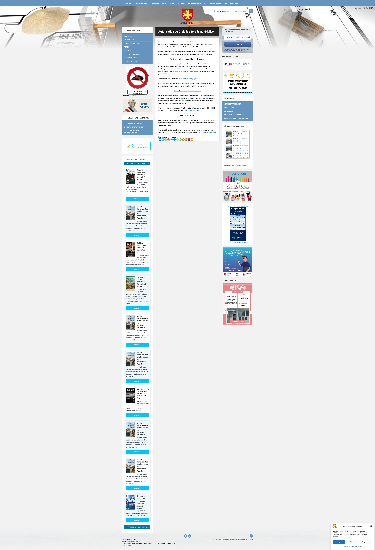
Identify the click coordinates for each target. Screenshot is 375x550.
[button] (371, 526)
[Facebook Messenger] (174, 139)
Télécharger (239, 136)
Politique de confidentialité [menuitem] (245, 539)
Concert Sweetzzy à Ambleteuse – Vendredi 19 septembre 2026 (142, 174)
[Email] (186, 139)
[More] (192, 139)
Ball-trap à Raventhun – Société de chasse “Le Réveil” (141, 247)
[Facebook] (160, 139)
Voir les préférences (365, 542)
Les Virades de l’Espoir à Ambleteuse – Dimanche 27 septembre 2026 (142, 282)
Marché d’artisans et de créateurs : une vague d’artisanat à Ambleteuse (142, 212)
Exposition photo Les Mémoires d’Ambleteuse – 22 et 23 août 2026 (143, 393)
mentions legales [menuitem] (216, 539)
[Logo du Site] (187, 23)
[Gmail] (171, 139)
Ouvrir (234, 136)
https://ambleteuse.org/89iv (207, 132)
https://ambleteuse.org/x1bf (193, 110)
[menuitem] (128, 3)
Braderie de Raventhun (141, 497)
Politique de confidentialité (356, 546)
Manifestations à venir (136, 159)
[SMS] (180, 139)
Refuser (352, 542)
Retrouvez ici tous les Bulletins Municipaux (236, 166)
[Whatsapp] (165, 139)
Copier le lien (245, 136)
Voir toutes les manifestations (137, 164)
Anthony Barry (129, 541)
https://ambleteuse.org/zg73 (188, 78)
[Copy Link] (177, 139)
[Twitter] (163, 139)
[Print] (183, 139)
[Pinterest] (189, 139)
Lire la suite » (137, 199)
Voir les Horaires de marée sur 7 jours (237, 206)
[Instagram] (168, 139)
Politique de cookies (346, 546)
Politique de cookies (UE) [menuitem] (230, 539)
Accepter (339, 542)
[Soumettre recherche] (251, 11)
